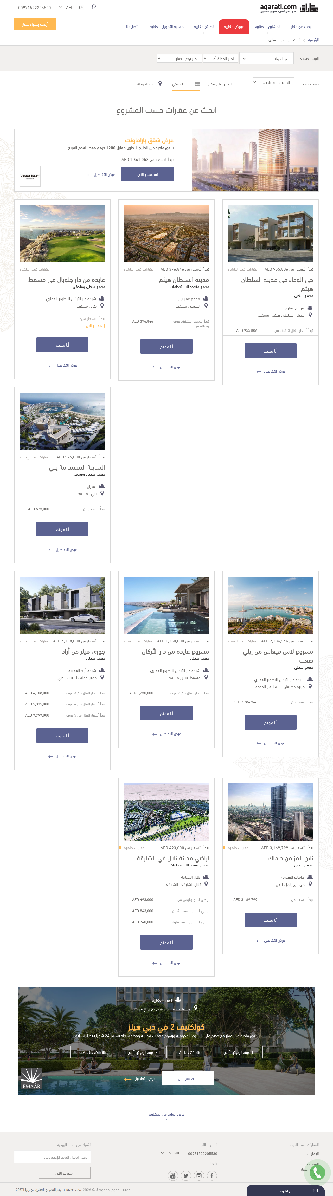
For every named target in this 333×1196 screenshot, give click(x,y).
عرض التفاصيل (104, 174)
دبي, (151, 1008)
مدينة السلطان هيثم (288, 315)
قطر (316, 1173)
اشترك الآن (64, 1172)
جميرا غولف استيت (82, 677)
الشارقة (172, 884)
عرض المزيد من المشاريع (166, 1114)
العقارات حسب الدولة (304, 1144)
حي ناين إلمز (295, 884)
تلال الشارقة (191, 884)
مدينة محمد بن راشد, (172, 1008)
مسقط (263, 315)
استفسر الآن (147, 174)
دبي (60, 677)
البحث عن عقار (302, 26)
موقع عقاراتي (293, 307)
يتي (94, 306)
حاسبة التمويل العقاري (166, 26)
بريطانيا (313, 1158)
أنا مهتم (270, 350)
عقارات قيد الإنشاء (242, 269)
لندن (279, 884)
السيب (195, 306)
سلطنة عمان (309, 1168)
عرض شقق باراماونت (149, 139)
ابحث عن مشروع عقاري (284, 39)
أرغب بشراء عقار (35, 24)
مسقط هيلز (191, 677)
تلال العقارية (190, 877)
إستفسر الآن (95, 325)
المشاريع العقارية (268, 26)
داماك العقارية (292, 877)
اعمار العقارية (162, 1000)
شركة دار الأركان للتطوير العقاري (71, 298)
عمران (91, 486)
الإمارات (140, 1008)
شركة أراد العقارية (82, 670)
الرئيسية (313, 39)
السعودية (312, 1163)
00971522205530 (202, 1153)
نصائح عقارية (204, 26)
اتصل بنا (132, 26)
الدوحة (260, 686)
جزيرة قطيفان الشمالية (287, 686)
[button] (71, 7)
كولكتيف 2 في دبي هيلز (166, 1026)
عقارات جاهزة (238, 847)
